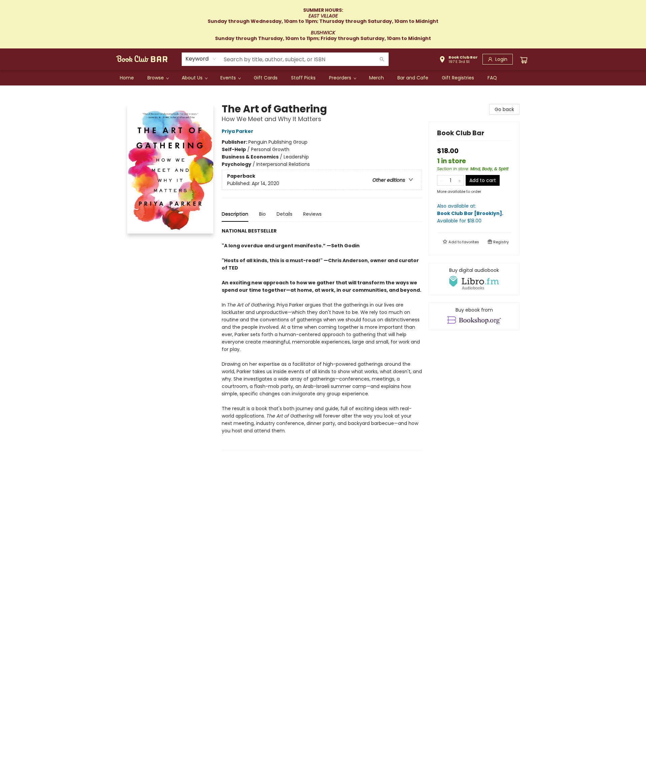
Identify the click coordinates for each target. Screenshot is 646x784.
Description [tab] (235, 214)
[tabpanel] (322, 338)
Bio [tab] (262, 214)
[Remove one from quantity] (441, 180)
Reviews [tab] (312, 214)
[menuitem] (127, 77)
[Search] (382, 59)
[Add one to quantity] (459, 180)
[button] (458, 60)
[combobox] (201, 58)
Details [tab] (284, 214)
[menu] (323, 77)
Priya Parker (237, 131)
